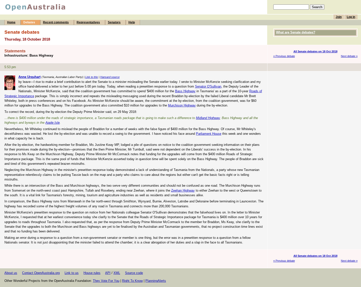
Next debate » (349, 56)
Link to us (72, 273)
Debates (29, 22)
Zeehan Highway (183, 190)
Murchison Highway (182, 105)
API (108, 273)
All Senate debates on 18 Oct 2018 (315, 51)
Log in (351, 17)
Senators (114, 22)
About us (10, 273)
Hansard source (110, 77)
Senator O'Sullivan (208, 86)
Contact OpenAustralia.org (41, 273)
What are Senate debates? (295, 32)
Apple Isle (52, 122)
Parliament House (208, 134)
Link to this (91, 77)
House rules (91, 273)
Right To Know (132, 281)
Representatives (88, 22)
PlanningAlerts (155, 281)
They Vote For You (106, 281)
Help (131, 22)
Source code (134, 273)
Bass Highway (185, 91)
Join (339, 17)
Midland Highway (208, 118)
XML (116, 273)
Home (11, 22)
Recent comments (56, 22)
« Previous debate (284, 56)
